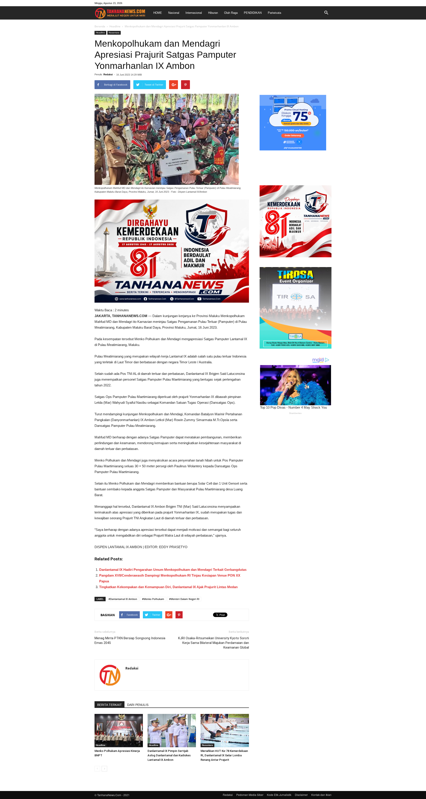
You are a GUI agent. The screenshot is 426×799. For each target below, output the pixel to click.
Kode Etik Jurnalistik (279, 795)
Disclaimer (301, 795)
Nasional (173, 12)
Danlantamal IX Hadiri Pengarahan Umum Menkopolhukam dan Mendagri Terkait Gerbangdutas (173, 569)
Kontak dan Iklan (321, 795)
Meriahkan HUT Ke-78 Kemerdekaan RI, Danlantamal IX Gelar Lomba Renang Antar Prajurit (224, 755)
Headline (114, 26)
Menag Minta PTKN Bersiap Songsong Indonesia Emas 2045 (130, 640)
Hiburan (213, 12)
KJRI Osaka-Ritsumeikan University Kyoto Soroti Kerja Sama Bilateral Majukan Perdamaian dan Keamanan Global (213, 642)
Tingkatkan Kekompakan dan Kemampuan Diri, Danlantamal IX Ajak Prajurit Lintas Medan (168, 587)
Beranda (100, 26)
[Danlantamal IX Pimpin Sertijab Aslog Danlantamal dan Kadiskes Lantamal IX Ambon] (172, 730)
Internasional (193, 12)
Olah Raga (231, 12)
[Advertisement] (295, 58)
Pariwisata (274, 12)
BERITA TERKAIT (109, 705)
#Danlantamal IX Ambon (122, 599)
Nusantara (114, 32)
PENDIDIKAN (253, 12)
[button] (326, 13)
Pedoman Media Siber (249, 795)
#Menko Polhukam (153, 599)
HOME (157, 12)
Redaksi (108, 74)
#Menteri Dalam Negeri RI (184, 599)
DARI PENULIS (137, 705)
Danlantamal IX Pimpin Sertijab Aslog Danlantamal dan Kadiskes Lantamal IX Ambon (169, 755)
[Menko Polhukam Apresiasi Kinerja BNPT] (119, 730)
